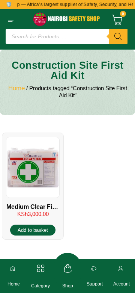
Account (121, 284)
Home (16, 88)
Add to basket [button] (33, 230)
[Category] (40, 268)
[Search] (118, 36)
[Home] (13, 268)
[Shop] (67, 268)
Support (95, 284)
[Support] (94, 268)
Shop (67, 285)
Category (40, 285)
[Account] (121, 268)
